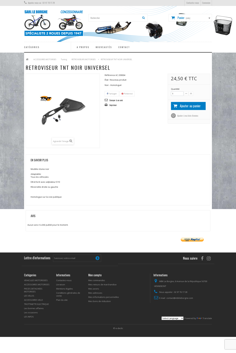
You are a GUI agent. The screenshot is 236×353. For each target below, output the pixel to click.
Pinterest (128, 93)
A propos (83, 47)
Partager (112, 93)
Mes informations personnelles (103, 297)
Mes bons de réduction (99, 301)
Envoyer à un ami (116, 100)
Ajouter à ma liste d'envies (187, 115)
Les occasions (31, 312)
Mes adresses (95, 292)
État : (107, 79)
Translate (207, 318)
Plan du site (62, 299)
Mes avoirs (93, 288)
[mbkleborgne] (53, 23)
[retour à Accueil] (27, 59)
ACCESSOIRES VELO (33, 299)
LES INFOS (29, 316)
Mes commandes (96, 280)
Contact (124, 47)
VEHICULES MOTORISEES (36, 280)
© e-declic (118, 328)
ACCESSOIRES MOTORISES (36, 284)
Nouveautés (104, 47)
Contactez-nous (192, 2)
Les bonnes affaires (34, 308)
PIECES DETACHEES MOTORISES (33, 290)
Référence (110, 75)
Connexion (206, 2)
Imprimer (113, 105)
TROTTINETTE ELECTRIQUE (36, 304)
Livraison (60, 284)
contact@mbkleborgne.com (179, 298)
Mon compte (95, 275)
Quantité (175, 88)
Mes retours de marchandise (102, 284)
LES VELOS (29, 295)
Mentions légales (64, 288)
